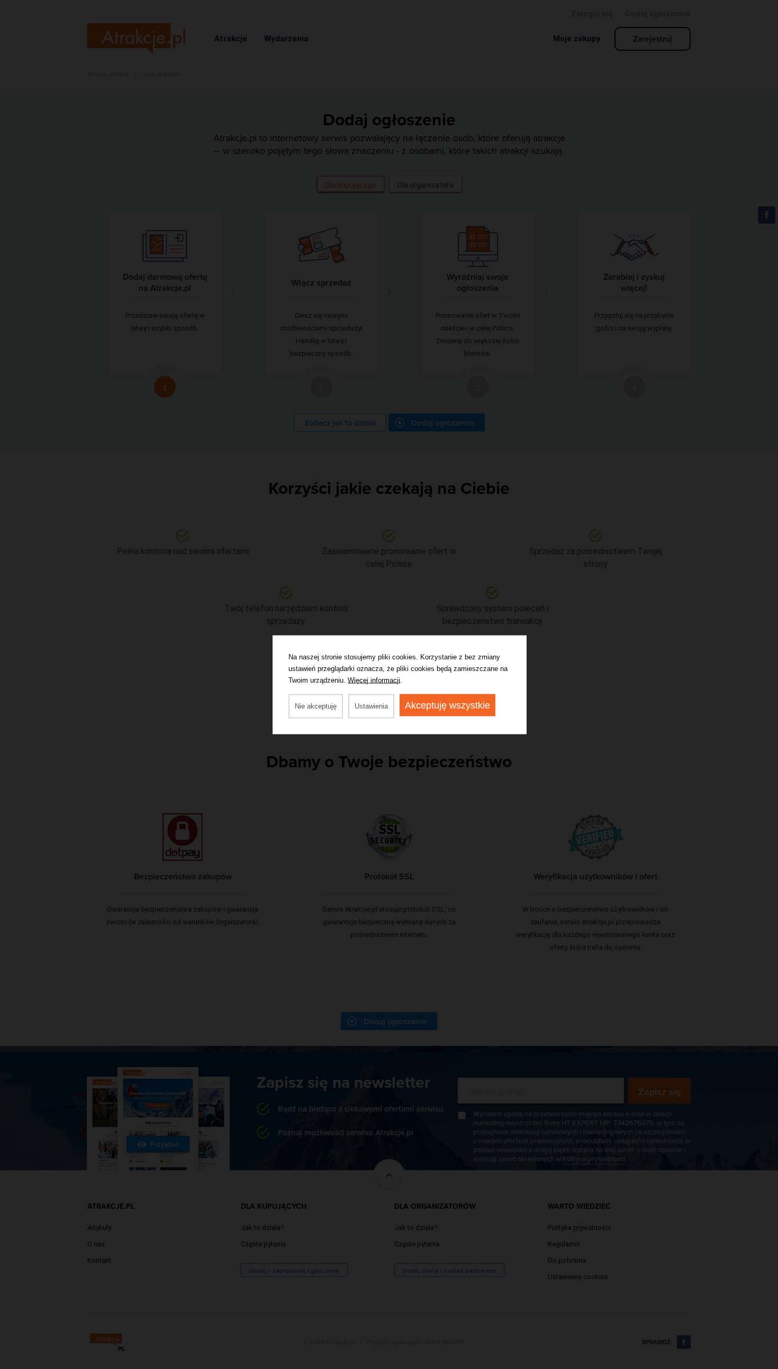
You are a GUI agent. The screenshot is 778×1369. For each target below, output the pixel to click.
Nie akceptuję (316, 706)
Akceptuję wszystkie (447, 705)
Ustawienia (371, 706)
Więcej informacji (374, 680)
